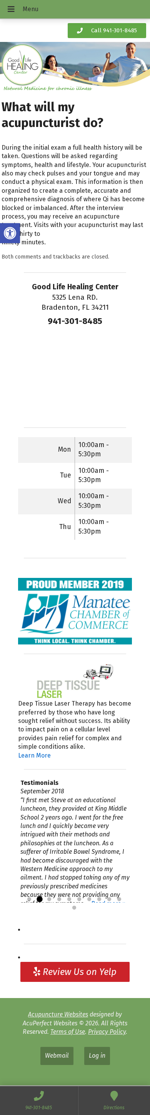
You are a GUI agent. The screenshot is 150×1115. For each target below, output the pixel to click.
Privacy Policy (107, 1031)
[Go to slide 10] (119, 899)
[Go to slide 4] (59, 899)
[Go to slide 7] (89, 899)
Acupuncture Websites (58, 1014)
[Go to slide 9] (109, 899)
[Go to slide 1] (29, 899)
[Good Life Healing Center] (75, 68)
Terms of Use (67, 1031)
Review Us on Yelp (78, 971)
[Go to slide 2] (39, 899)
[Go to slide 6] (79, 899)
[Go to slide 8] (99, 899)
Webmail (57, 1055)
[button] (10, 233)
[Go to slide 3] (49, 899)
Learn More (34, 755)
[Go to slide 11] (74, 908)
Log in (97, 1055)
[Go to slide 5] (69, 899)
